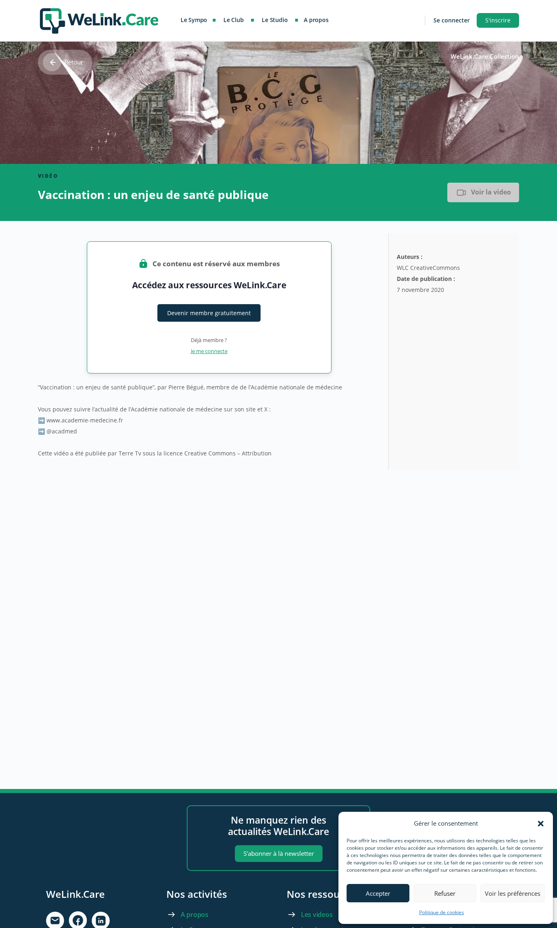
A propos (194, 914)
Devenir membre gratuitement (209, 313)
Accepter (378, 893)
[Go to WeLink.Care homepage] (99, 19)
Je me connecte (209, 351)
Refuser (444, 893)
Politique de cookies (441, 912)
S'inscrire (498, 20)
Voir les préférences (512, 893)
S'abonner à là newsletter (278, 853)
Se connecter (451, 20)
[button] (541, 824)
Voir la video (491, 192)
